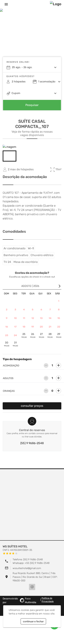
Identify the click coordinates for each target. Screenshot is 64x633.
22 (58, 326)
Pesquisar (32, 105)
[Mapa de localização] (32, 505)
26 (32, 335)
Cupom (16, 93)
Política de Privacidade (48, 600)
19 (32, 326)
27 (41, 335)
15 (58, 318)
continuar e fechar (33, 621)
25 (24, 335)
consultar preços (32, 405)
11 (24, 318)
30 (6, 344)
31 (15, 344)
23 (6, 335)
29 (58, 335)
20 (41, 326)
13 (41, 318)
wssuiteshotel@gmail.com (27, 568)
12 (32, 318)
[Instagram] (32, 587)
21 (50, 326)
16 (6, 326)
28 (50, 335)
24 (15, 335)
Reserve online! (18, 62)
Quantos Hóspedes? (20, 76)
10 (15, 318)
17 (15, 326)
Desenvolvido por (19, 600)
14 (50, 318)
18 (24, 326)
